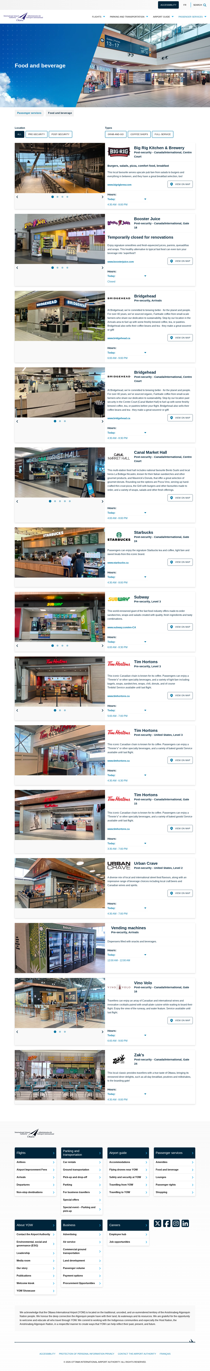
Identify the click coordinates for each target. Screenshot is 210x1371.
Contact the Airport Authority (137, 1354)
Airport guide (161, 17)
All (20, 134)
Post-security (60, 134)
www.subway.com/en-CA (121, 627)
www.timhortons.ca (118, 696)
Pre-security (36, 134)
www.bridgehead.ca (118, 338)
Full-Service (163, 134)
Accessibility (168, 5)
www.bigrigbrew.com (119, 184)
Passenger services (190, 17)
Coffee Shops (139, 134)
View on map (182, 184)
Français (165, 1354)
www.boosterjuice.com (120, 261)
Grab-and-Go (116, 134)
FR (184, 5)
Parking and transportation (127, 17)
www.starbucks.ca (118, 562)
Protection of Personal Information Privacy (86, 1354)
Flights (96, 17)
